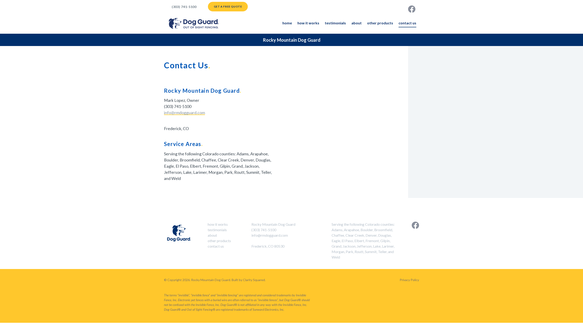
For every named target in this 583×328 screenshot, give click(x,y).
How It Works (308, 23)
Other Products (380, 23)
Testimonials (335, 23)
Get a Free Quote (228, 6)
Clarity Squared (254, 280)
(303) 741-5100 (184, 7)
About (356, 23)
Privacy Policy (409, 280)
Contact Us (407, 23)
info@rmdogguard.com (184, 112)
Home (287, 23)
